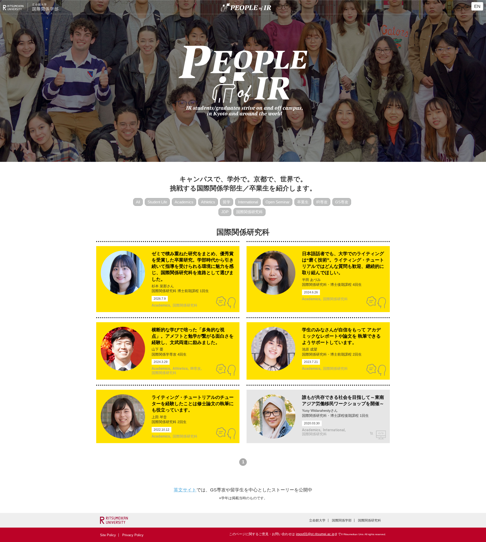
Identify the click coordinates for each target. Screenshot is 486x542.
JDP (225, 212)
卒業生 (303, 202)
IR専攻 (322, 202)
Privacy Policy (133, 535)
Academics (184, 202)
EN (477, 6)
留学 (226, 202)
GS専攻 (341, 202)
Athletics (208, 202)
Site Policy (108, 535)
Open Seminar (278, 202)
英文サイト (185, 489)
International (248, 202)
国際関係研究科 (249, 212)
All (138, 202)
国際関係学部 (342, 520)
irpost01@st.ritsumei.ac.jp (315, 534)
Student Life (157, 202)
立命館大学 (317, 520)
